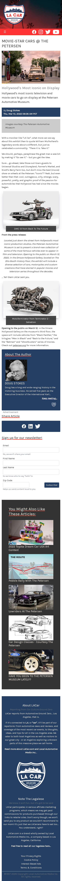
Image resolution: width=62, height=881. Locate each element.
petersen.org (19, 345)
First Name (9, 458)
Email (6, 445)
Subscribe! (51, 485)
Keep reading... (49, 398)
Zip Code (7, 480)
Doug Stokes (15, 383)
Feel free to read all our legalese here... (31, 846)
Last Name (8, 467)
